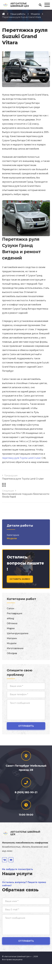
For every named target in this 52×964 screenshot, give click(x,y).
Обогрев (12, 653)
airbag (10, 618)
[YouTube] (10, 859)
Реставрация (14, 613)
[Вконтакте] (4, 859)
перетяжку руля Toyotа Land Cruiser (21, 457)
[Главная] (3, 14)
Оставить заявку (20, 579)
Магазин (12, 638)
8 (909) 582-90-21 (26, 792)
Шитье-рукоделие (17, 633)
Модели (12, 538)
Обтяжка (12, 623)
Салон (10, 608)
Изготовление (15, 648)
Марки (11, 628)
